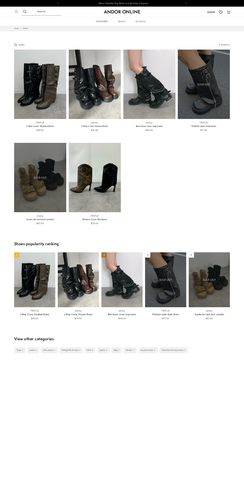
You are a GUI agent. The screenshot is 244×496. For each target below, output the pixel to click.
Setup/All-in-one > (71, 350)
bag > (117, 350)
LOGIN (211, 12)
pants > (104, 350)
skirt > (90, 350)
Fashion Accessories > (174, 350)
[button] (16, 11)
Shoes (25, 28)
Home (16, 28)
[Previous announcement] (58, 3)
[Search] (25, 11)
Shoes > (130, 350)
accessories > (148, 350)
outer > (33, 350)
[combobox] (41, 11)
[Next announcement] (186, 3)
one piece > (49, 350)
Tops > (19, 350)
